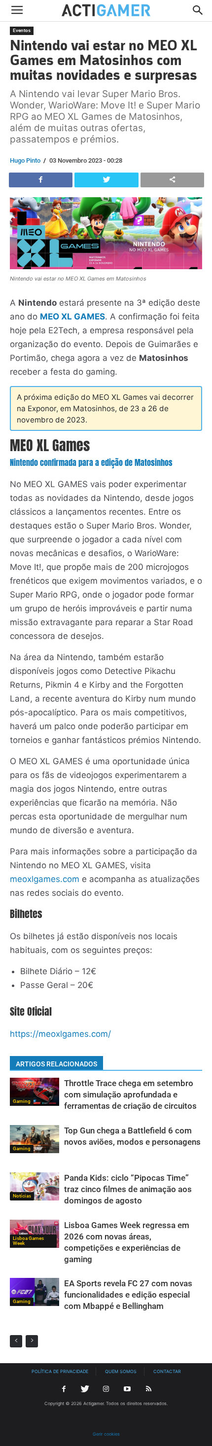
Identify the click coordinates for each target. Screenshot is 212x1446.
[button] (198, 11)
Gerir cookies (106, 1434)
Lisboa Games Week (28, 1240)
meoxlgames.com (44, 879)
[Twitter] (85, 1389)
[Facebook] (63, 1389)
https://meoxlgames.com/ (60, 1034)
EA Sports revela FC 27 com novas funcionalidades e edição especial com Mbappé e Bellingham (128, 1294)
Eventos (22, 30)
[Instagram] (106, 1389)
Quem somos (121, 1371)
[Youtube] (127, 1389)
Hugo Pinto (25, 160)
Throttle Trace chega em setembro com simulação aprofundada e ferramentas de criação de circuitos (130, 1094)
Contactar (167, 1371)
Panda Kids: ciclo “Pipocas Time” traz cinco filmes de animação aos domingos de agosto (128, 1189)
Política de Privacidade (60, 1371)
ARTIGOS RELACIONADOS (56, 1064)
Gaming (22, 1101)
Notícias (22, 1196)
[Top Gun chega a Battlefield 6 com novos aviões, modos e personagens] (34, 1139)
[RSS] (148, 1389)
